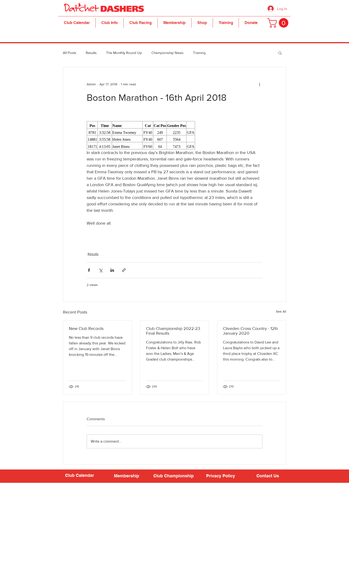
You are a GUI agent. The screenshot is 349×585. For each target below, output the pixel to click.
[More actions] (259, 84)
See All (281, 311)
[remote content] (174, 135)
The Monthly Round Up (124, 53)
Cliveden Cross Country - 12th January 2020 (250, 331)
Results (91, 53)
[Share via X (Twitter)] (100, 270)
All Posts (69, 53)
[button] (109, 23)
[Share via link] (124, 270)
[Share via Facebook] (89, 270)
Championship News (167, 53)
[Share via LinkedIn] (112, 270)
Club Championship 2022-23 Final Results (173, 331)
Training (199, 53)
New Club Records (86, 328)
